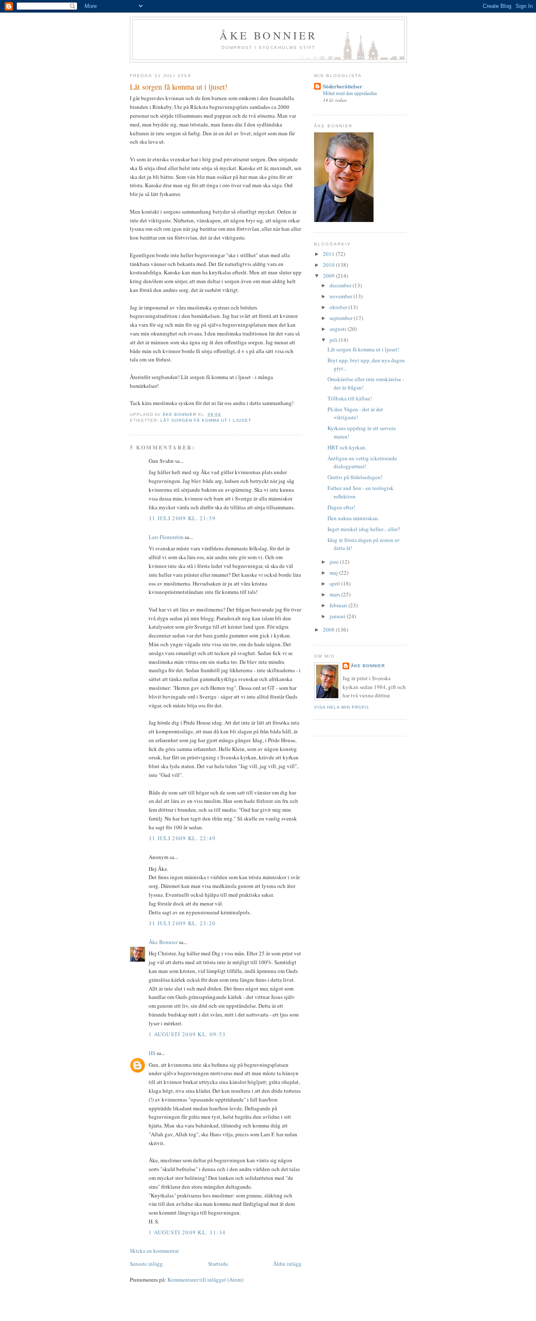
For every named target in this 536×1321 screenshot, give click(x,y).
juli (334, 339)
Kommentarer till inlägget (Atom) (205, 1279)
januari (338, 616)
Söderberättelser (342, 86)
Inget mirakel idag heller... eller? (363, 529)
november (341, 296)
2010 (329, 264)
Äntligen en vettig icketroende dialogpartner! (362, 462)
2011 (329, 254)
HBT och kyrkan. (346, 447)
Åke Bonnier (163, 942)
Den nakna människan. (353, 518)
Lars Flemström (166, 537)
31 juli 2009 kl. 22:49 (182, 838)
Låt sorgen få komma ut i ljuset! (363, 349)
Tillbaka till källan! (349, 398)
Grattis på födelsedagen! (354, 477)
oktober (339, 307)
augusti (339, 329)
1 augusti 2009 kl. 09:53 (187, 1034)
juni (335, 561)
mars (335, 594)
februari (339, 605)
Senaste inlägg (146, 1263)
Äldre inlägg (287, 1263)
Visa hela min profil (342, 707)
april (335, 583)
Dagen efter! (341, 507)
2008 (329, 629)
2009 (329, 275)
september (342, 318)
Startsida (218, 1263)
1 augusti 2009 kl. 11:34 (187, 1232)
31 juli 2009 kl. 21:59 (182, 518)
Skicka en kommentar (154, 1250)
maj (334, 572)
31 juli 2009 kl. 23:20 (182, 923)
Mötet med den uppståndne (350, 93)
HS (152, 1053)
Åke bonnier (268, 35)
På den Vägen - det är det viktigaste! (355, 413)
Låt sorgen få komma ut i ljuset (205, 420)
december (341, 285)
